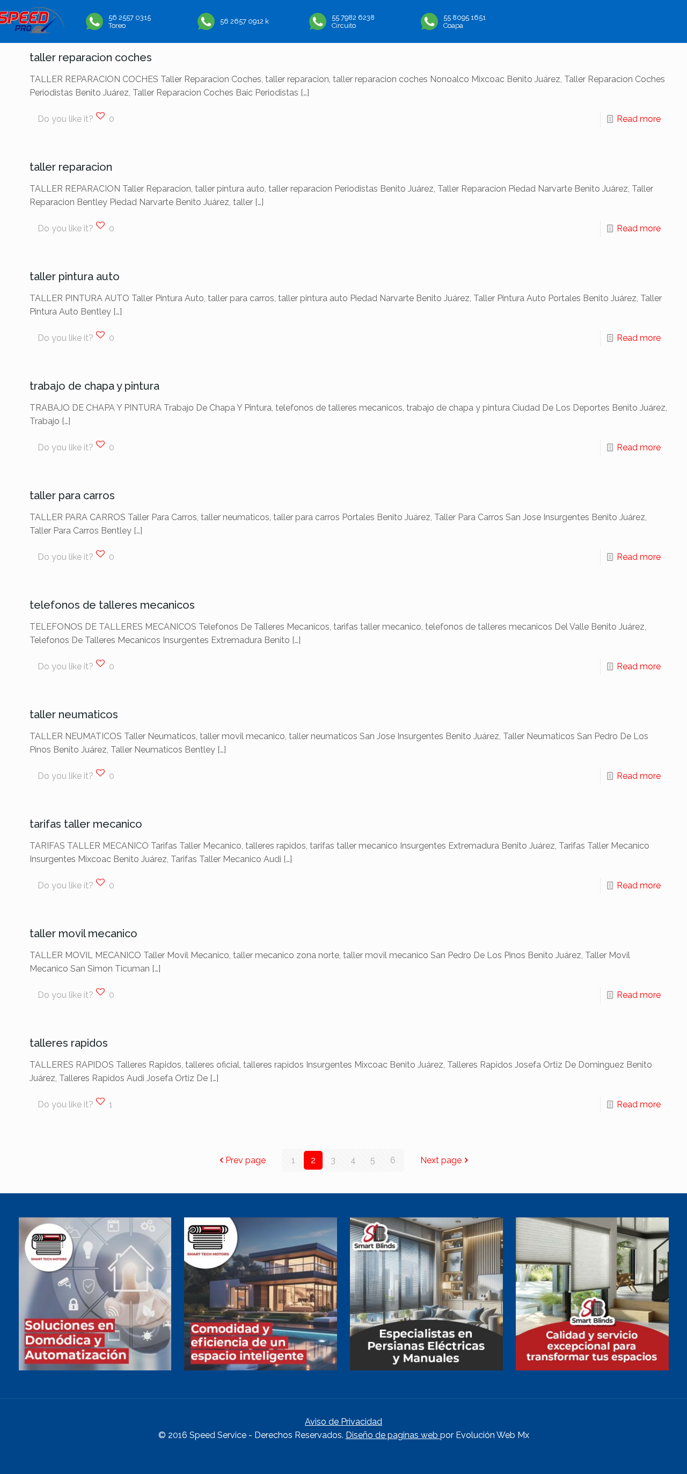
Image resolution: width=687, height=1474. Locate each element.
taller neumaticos (74, 714)
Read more (639, 119)
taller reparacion (71, 166)
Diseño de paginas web (393, 1435)
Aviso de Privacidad (343, 1422)
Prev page (245, 1160)
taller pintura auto (75, 276)
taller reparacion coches (91, 57)
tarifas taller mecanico (86, 824)
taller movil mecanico (83, 933)
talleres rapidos (69, 1043)
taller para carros (72, 495)
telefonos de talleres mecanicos (112, 605)
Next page (441, 1160)
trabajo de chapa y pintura (94, 386)
